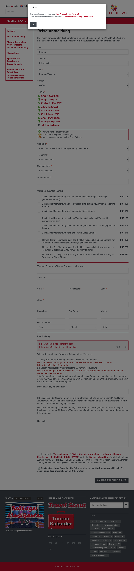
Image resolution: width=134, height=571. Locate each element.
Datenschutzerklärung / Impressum (78, 17)
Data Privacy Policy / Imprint (67, 14)
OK (33, 24)
